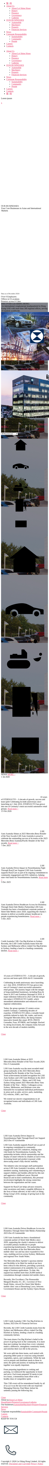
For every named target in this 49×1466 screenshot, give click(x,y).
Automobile (16, 22)
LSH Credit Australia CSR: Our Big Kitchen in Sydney (22, 940)
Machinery (15, 25)
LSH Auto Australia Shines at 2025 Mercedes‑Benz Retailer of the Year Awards (23, 833)
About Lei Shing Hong (21, 8)
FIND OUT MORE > (30, 369)
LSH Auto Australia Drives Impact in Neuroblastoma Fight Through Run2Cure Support (23, 867)
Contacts (4, 1416)
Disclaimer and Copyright (19, 1464)
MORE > (11, 774)
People (14, 41)
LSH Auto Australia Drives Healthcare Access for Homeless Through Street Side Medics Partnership (23, 904)
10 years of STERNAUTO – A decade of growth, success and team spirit (24, 799)
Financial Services (19, 29)
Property (15, 27)
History (14, 11)
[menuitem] (10, 51)
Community (16, 39)
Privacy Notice (37, 1464)
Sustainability (17, 36)
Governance (16, 15)
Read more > (13, 809)
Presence (15, 13)
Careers (4, 1414)
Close (3, 1034)
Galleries (15, 18)
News (3, 1409)
